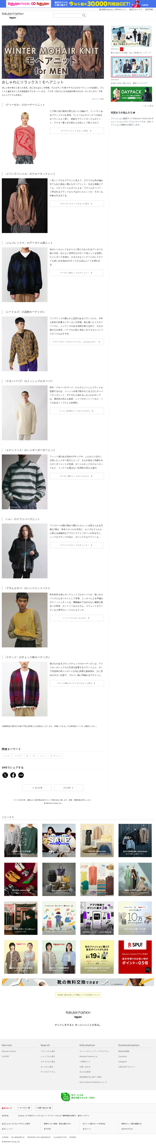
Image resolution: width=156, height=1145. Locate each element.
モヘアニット (55, 756)
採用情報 (72, 1137)
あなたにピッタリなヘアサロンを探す (16, 1124)
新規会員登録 (123, 1051)
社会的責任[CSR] (60, 1137)
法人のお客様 (85, 1072)
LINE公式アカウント (126, 1067)
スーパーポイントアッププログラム (94, 1051)
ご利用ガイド (85, 1061)
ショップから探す (48, 1056)
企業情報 (5, 1137)
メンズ (6, 756)
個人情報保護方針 (18, 1137)
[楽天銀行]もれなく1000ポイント (112, 9)
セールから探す (47, 1067)
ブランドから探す (48, 1051)
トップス (17, 756)
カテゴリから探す (48, 1061)
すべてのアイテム (48, 1072)
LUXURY (5, 1056)
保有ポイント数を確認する (131, 1124)
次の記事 (68, 788)
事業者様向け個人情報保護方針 (39, 1137)
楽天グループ (134, 9)
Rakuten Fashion (25, 15)
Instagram (122, 1061)
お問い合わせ (85, 1067)
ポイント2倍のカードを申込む (94, 1124)
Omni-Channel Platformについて (93, 1082)
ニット (42, 756)
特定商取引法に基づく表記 (90, 1077)
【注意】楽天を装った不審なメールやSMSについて (78, 995)
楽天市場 (149, 9)
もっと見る (148, 106)
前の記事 (36, 788)
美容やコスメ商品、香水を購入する (57, 1124)
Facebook (122, 1056)
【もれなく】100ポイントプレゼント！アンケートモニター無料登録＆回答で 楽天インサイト (54, 1116)
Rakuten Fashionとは (89, 1056)
